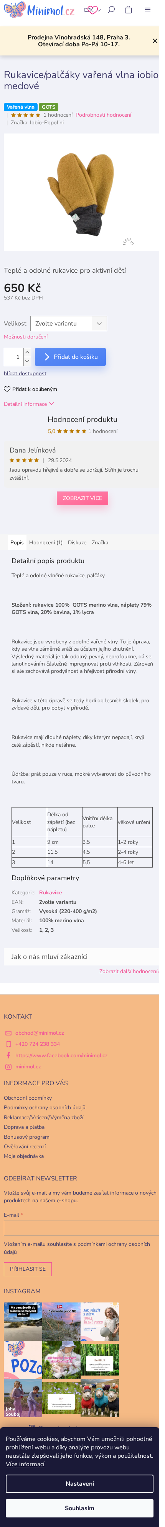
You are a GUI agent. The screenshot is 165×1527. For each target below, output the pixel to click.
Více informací (25, 1464)
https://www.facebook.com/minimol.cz (61, 1055)
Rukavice (50, 892)
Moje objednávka (24, 1156)
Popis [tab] (17, 542)
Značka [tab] (100, 542)
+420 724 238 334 (37, 1044)
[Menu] (147, 9)
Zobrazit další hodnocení (128, 971)
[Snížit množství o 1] (27, 361)
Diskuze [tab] (77, 542)
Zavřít (43, 523)
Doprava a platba (24, 1127)
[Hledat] (111, 9)
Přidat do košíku (76, 357)
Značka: (37, 122)
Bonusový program (27, 1137)
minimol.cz (28, 1066)
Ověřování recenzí (25, 1146)
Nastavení (80, 1484)
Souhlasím (79, 1508)
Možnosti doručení (26, 336)
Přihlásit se (28, 1269)
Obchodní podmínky (28, 1098)
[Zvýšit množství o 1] (27, 352)
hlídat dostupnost (25, 373)
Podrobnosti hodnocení (103, 115)
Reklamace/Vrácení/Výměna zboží (43, 1117)
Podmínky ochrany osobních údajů (45, 1107)
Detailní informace (25, 404)
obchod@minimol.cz (39, 1033)
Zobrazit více (82, 498)
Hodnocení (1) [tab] (46, 542)
